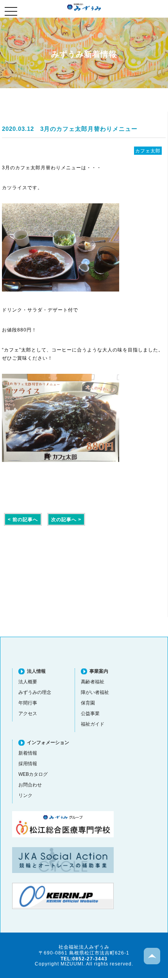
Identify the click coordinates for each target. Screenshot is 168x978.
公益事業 (90, 713)
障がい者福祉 (95, 692)
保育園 (88, 702)
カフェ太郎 (148, 150)
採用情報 (27, 763)
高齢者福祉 (92, 681)
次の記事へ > (66, 519)
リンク (25, 795)
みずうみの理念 (34, 692)
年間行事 (27, 702)
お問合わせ (30, 784)
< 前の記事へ (23, 519)
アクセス (27, 713)
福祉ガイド (92, 723)
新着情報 (27, 752)
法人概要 (27, 681)
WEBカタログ (33, 774)
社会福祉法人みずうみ (84, 7)
